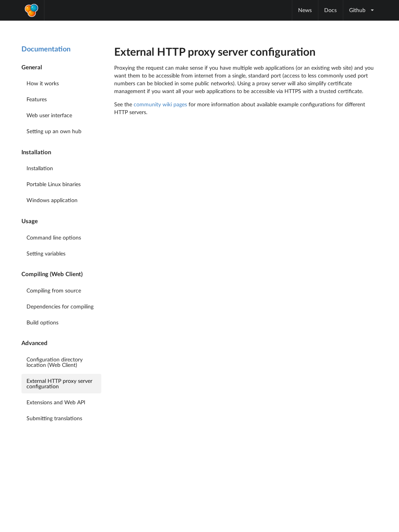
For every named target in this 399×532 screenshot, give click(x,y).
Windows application (52, 200)
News (305, 10)
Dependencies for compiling (60, 306)
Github (357, 10)
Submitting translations (54, 418)
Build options (42, 322)
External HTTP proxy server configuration (59, 383)
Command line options (53, 237)
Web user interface (49, 115)
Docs (330, 10)
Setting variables (45, 253)
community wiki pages (160, 104)
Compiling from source (53, 290)
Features (36, 99)
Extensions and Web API (55, 402)
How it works (42, 83)
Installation (39, 168)
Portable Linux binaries (53, 184)
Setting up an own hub (53, 131)
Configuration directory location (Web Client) (54, 362)
